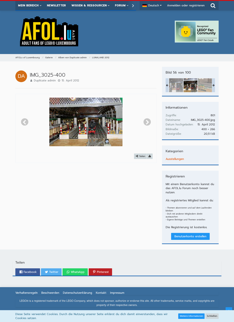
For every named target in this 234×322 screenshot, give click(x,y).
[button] (152, 5)
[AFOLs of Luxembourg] (49, 32)
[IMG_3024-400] (176, 85)
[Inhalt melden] (150, 156)
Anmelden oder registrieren (186, 5)
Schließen (212, 316)
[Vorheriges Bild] (24, 122)
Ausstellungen (175, 159)
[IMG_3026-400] (205, 85)
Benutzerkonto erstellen (190, 236)
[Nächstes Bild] (147, 122)
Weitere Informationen (191, 316)
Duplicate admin (45, 80)
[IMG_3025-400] (190, 85)
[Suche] (213, 5)
